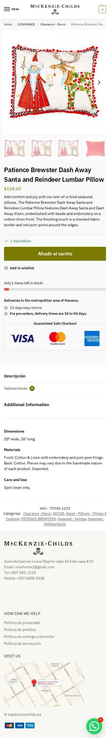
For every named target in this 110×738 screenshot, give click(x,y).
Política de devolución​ (22, 643)
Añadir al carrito (55, 254)
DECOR (58, 513)
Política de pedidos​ (20, 629)
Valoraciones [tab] (18, 388)
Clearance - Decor (53, 24)
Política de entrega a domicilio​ (29, 636)
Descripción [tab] (15, 376)
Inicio (8, 24)
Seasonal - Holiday (72, 519)
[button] (101, 9)
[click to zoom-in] (55, 82)
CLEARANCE (26, 24)
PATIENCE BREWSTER (38, 519)
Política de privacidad (22, 622)
